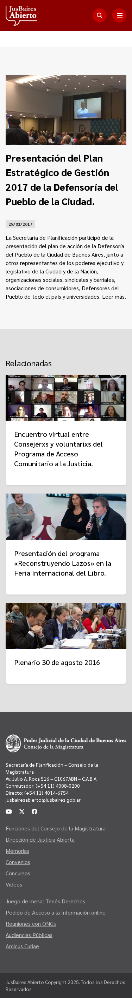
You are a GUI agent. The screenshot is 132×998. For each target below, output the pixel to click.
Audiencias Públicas (29, 934)
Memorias (17, 850)
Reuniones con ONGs (31, 923)
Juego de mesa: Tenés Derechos (45, 901)
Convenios (18, 861)
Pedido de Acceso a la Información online (56, 912)
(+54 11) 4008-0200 (57, 785)
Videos (14, 884)
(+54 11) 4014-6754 (46, 792)
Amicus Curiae (22, 946)
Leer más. (114, 296)
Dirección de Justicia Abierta (40, 839)
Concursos (18, 873)
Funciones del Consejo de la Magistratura (56, 828)
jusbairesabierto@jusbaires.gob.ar (43, 799)
